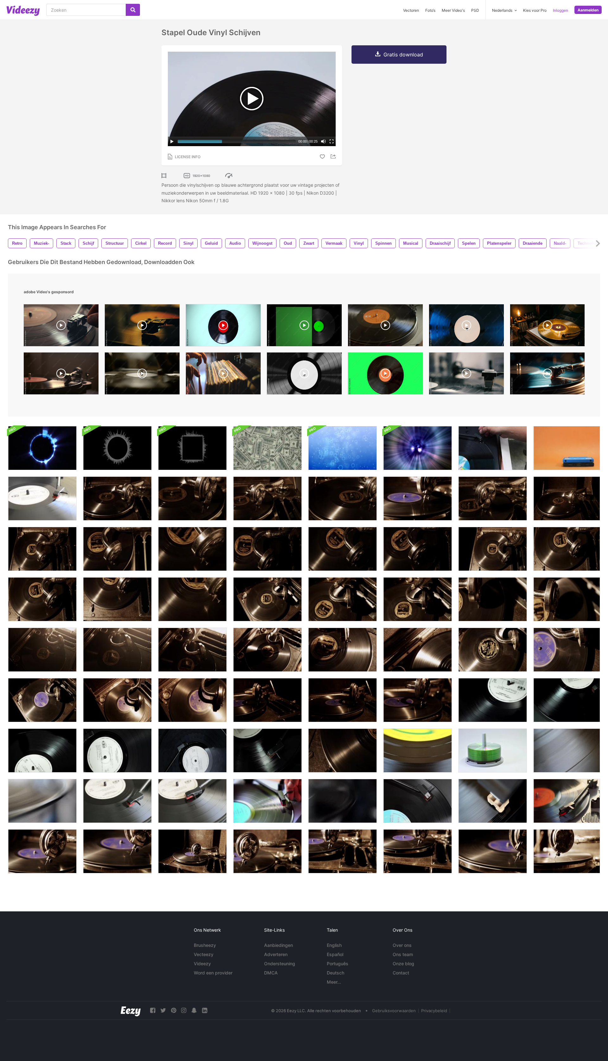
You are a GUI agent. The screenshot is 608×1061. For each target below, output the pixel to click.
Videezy (202, 963)
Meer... (334, 982)
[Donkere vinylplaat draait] (566, 700)
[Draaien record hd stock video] (492, 801)
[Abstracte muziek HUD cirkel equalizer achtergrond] (117, 448)
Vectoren (411, 10)
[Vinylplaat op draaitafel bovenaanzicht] (267, 750)
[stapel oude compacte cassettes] (566, 448)
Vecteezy (203, 954)
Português (337, 963)
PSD (475, 10)
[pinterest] (173, 1010)
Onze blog (403, 963)
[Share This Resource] (334, 156)
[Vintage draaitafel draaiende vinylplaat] (42, 750)
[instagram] (183, 1010)
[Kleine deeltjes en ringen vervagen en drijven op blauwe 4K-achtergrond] (342, 448)
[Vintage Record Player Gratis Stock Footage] (42, 801)
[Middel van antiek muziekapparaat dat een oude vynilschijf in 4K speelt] (566, 498)
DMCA (271, 972)
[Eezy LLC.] (131, 1010)
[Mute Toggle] (323, 141)
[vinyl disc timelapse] (417, 801)
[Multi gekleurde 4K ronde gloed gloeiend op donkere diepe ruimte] (417, 448)
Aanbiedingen (278, 945)
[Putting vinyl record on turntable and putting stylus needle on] (142, 375)
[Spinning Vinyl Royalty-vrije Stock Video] (417, 750)
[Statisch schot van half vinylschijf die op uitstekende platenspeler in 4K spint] (117, 599)
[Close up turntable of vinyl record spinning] (466, 326)
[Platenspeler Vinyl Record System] (566, 801)
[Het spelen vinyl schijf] (117, 801)
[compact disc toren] (492, 750)
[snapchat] (194, 1010)
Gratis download (403, 54)
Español (335, 954)
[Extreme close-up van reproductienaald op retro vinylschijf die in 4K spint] (566, 599)
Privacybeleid (434, 1010)
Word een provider (213, 972)
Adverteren (276, 954)
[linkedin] (204, 1010)
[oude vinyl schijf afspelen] (492, 448)
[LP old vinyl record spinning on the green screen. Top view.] (385, 375)
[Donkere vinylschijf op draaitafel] (492, 700)
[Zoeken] (133, 10)
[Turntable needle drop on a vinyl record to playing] (466, 375)
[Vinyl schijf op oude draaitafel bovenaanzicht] (192, 750)
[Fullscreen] (331, 141)
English (334, 945)
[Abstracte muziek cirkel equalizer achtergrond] (42, 448)
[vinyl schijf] (42, 498)
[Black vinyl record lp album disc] (223, 326)
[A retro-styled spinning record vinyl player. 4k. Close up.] (142, 326)
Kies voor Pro (535, 10)
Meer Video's (453, 10)
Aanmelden (588, 10)
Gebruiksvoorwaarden (394, 1010)
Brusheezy (205, 945)
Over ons (402, 945)
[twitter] (163, 1010)
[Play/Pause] (171, 141)
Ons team (403, 954)
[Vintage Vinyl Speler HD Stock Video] (342, 801)
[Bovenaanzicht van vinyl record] (117, 750)
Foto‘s (430, 10)
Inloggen (560, 10)
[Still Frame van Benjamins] (267, 448)
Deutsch (335, 972)
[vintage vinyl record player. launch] (61, 375)
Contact (401, 972)
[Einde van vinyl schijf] (192, 801)
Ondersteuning (279, 963)
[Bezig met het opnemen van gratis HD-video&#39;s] (566, 750)
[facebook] (152, 1010)
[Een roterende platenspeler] (267, 801)
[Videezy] (23, 11)
